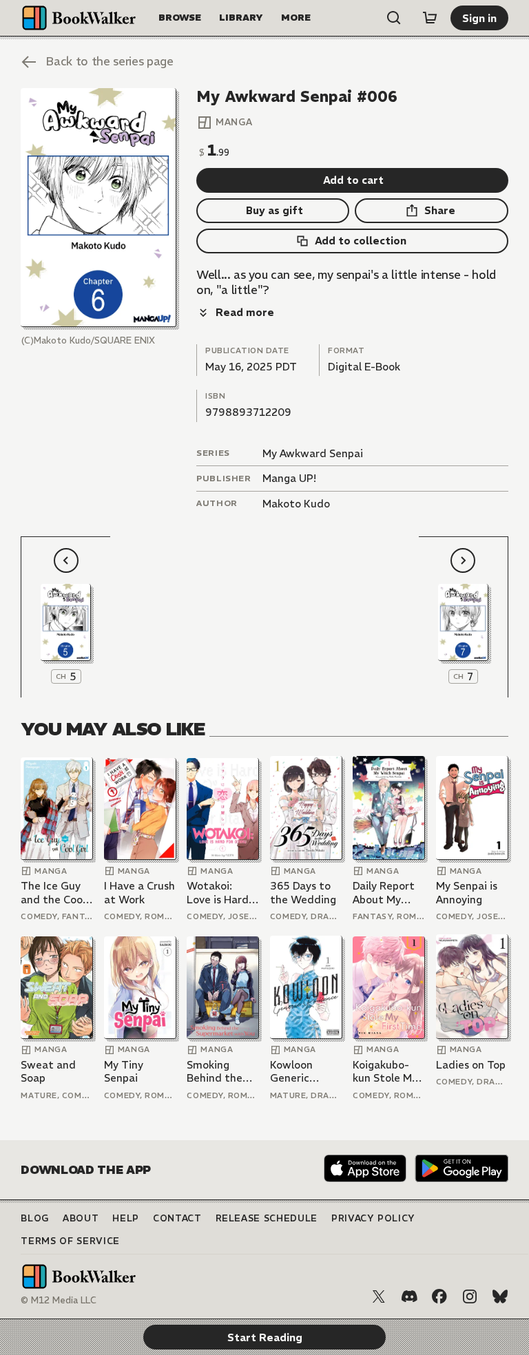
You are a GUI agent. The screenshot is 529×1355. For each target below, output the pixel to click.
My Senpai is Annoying (466, 892)
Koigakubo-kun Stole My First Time (385, 1071)
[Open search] (394, 18)
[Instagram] (469, 1296)
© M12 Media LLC (58, 1300)
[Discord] (409, 1296)
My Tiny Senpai (123, 1071)
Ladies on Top (471, 1064)
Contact (177, 1218)
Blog (35, 1218)
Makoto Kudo (296, 503)
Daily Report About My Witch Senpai (386, 892)
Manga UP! (289, 478)
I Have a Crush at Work (139, 892)
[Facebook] (439, 1296)
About (80, 1218)
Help (125, 1218)
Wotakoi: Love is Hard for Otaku (218, 892)
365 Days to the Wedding (303, 892)
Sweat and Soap (48, 1071)
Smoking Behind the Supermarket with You (220, 1071)
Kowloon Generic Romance (293, 1071)
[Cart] (430, 18)
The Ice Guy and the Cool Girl (53, 892)
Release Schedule (267, 1218)
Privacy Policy (373, 1218)
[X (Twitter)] (379, 1296)
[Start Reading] (98, 208)
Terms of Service (70, 1241)
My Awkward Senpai (312, 453)
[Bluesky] (500, 1296)
